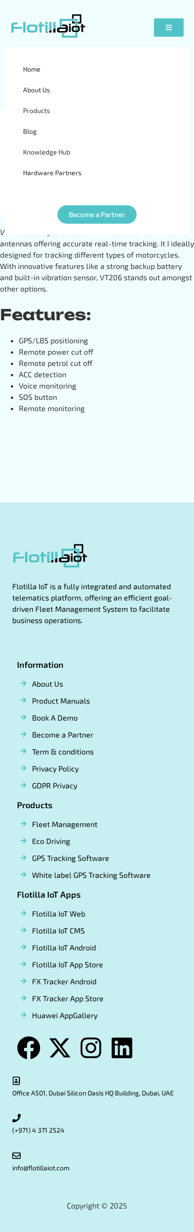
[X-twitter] (60, 1048)
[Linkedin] (122, 1048)
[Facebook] (28, 1048)
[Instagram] (91, 1048)
